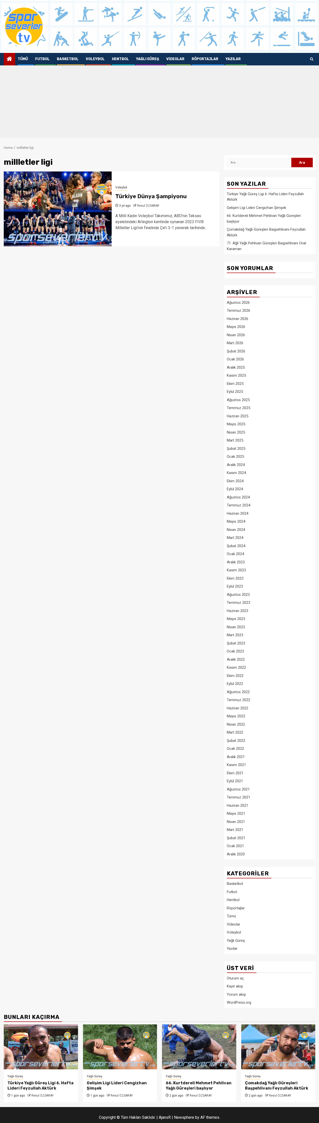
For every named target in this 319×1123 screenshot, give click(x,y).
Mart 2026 (235, 343)
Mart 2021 (235, 829)
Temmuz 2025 (238, 408)
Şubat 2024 (236, 546)
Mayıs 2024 (236, 521)
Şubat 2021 (236, 838)
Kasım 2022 (236, 667)
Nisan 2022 (236, 724)
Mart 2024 (235, 537)
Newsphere (184, 1117)
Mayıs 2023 (236, 619)
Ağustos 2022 (238, 692)
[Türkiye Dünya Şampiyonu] (58, 208)
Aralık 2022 (236, 659)
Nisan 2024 (236, 529)
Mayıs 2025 (236, 424)
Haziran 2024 (237, 513)
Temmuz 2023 (238, 602)
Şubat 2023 (236, 643)
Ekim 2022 (235, 675)
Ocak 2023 (235, 651)
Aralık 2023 (236, 562)
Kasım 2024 (236, 473)
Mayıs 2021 (236, 813)
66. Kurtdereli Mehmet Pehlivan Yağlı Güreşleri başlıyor (199, 1086)
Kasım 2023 (236, 570)
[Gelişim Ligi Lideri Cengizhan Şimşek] (120, 1046)
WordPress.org (239, 1002)
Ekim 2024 (235, 481)
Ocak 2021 (235, 846)
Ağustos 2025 (238, 400)
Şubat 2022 (236, 740)
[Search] (312, 59)
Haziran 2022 (237, 708)
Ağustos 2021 (238, 789)
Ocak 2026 (235, 359)
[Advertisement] (159, 103)
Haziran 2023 (237, 611)
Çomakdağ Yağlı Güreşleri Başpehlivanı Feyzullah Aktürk (276, 1086)
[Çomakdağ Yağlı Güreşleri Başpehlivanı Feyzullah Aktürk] (278, 1046)
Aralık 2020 (236, 854)
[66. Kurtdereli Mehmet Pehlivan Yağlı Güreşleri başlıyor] (199, 1046)
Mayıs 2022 (236, 716)
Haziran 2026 (237, 319)
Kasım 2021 (236, 765)
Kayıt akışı (235, 986)
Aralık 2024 (236, 465)
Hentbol (120, 59)
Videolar (175, 59)
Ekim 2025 (235, 383)
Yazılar (233, 59)
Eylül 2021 (235, 781)
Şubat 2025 (236, 448)
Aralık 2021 (236, 757)
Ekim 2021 (235, 773)
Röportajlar (205, 59)
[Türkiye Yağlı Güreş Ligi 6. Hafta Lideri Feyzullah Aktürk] (41, 1046)
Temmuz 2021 (238, 797)
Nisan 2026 (236, 335)
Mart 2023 (235, 635)
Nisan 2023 (236, 627)
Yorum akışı (236, 994)
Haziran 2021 (237, 805)
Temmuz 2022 (238, 700)
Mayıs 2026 (236, 326)
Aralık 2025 (236, 367)
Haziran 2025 (237, 416)
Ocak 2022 (235, 748)
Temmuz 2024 (238, 505)
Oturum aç (235, 978)
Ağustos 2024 (238, 497)
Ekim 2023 (235, 578)
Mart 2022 (235, 732)
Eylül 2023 (235, 586)
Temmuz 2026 (238, 310)
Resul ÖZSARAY (148, 205)
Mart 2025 (235, 440)
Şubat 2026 (236, 351)
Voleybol (95, 59)
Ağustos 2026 (238, 302)
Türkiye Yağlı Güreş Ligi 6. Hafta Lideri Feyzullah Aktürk (40, 1086)
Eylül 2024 (235, 489)
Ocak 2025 (235, 456)
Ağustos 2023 (238, 594)
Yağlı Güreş (147, 59)
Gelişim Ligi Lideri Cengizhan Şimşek (256, 207)
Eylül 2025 (235, 391)
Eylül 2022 (235, 683)
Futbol (42, 59)
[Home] (9, 59)
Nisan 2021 (236, 821)
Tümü (23, 59)
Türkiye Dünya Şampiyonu (151, 196)
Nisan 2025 (236, 432)
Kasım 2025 (236, 375)
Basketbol (68, 59)
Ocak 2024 (235, 554)
